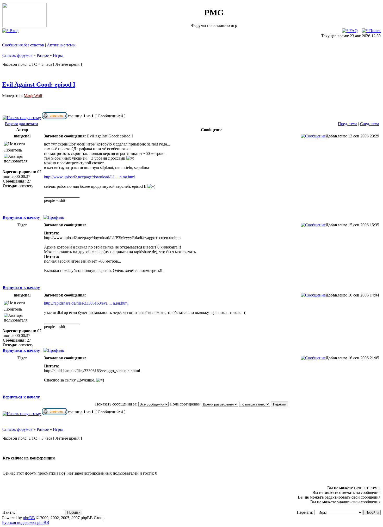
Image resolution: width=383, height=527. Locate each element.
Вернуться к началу (21, 217)
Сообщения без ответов (23, 45)
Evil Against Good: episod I (38, 84)
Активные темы (61, 45)
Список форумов (17, 55)
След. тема (369, 124)
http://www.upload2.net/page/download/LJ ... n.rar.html (89, 177)
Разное (43, 55)
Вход (13, 30)
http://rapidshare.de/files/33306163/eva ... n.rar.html (86, 303)
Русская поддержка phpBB (25, 522)
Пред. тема (347, 124)
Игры (58, 55)
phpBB (29, 518)
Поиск (374, 30)
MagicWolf (33, 95)
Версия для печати (21, 124)
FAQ (353, 30)
